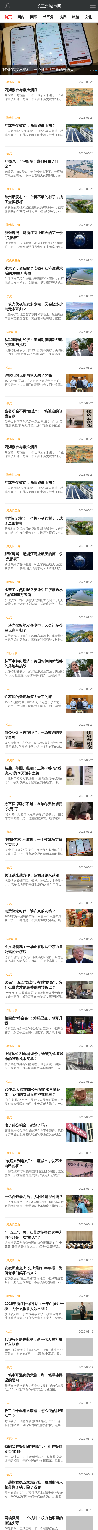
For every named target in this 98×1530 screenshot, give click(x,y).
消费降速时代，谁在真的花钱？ (30, 910)
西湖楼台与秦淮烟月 (21, 89)
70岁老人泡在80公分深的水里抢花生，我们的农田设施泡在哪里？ (32, 1092)
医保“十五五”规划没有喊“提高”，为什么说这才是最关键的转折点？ (33, 985)
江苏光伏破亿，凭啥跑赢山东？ (30, 125)
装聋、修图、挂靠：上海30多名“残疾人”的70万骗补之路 (33, 771)
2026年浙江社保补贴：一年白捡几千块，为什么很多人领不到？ (34, 1306)
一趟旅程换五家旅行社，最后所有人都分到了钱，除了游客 (34, 1485)
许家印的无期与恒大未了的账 (28, 375)
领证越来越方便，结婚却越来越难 (32, 875)
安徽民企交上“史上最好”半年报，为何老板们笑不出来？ (33, 1270)
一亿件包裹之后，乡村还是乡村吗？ (34, 1196)
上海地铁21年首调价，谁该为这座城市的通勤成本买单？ (34, 1056)
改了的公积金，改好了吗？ (26, 1125)
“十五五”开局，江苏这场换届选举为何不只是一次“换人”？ (33, 1235)
